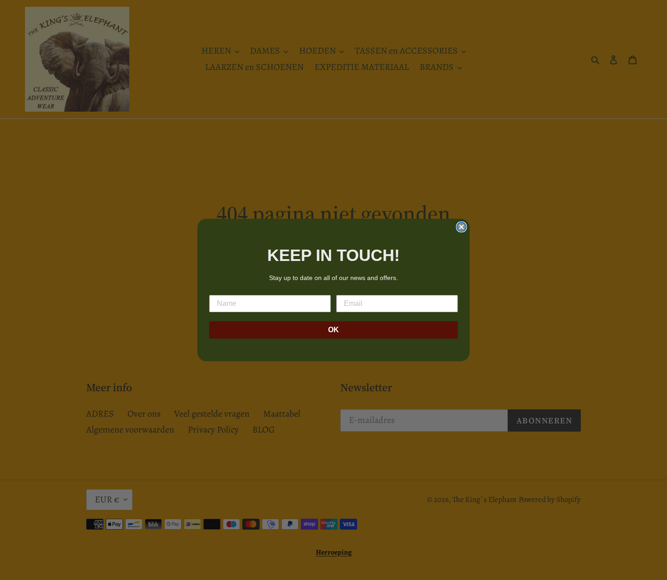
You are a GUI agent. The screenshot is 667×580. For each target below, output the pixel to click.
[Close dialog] (461, 226)
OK (333, 330)
